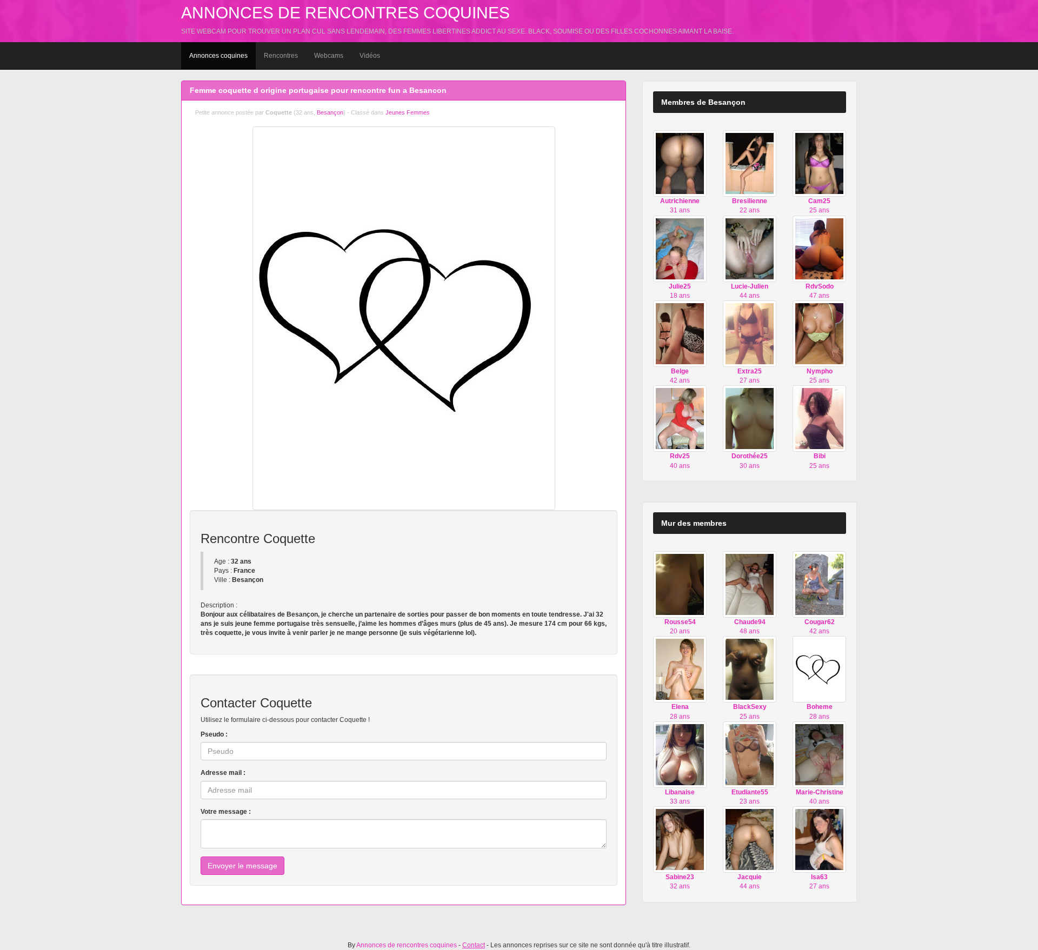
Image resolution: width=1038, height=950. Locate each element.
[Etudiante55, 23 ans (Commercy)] (749, 754)
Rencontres (281, 55)
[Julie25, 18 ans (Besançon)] (680, 248)
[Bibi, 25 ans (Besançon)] (819, 418)
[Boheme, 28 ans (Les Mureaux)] (819, 669)
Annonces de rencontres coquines (345, 13)
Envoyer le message (242, 865)
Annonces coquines (218, 55)
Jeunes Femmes (407, 112)
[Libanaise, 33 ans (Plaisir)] (680, 754)
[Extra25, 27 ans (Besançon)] (749, 333)
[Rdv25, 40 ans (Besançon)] (680, 418)
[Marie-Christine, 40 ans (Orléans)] (819, 754)
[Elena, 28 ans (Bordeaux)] (680, 669)
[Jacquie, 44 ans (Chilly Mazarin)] (749, 839)
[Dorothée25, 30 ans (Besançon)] (749, 418)
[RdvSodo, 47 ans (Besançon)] (819, 248)
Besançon (330, 112)
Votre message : (226, 811)
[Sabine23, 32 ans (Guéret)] (680, 839)
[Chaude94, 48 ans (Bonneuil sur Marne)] (749, 584)
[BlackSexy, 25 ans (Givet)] (749, 669)
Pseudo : (214, 734)
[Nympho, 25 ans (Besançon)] (819, 333)
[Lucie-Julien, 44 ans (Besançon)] (749, 248)
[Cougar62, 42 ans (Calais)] (819, 584)
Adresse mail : (223, 773)
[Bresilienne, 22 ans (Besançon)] (749, 163)
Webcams (328, 55)
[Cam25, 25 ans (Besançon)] (819, 163)
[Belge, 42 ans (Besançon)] (680, 333)
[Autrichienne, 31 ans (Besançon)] (680, 163)
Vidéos (370, 55)
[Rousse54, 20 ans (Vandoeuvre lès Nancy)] (680, 584)
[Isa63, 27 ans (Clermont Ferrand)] (819, 839)
